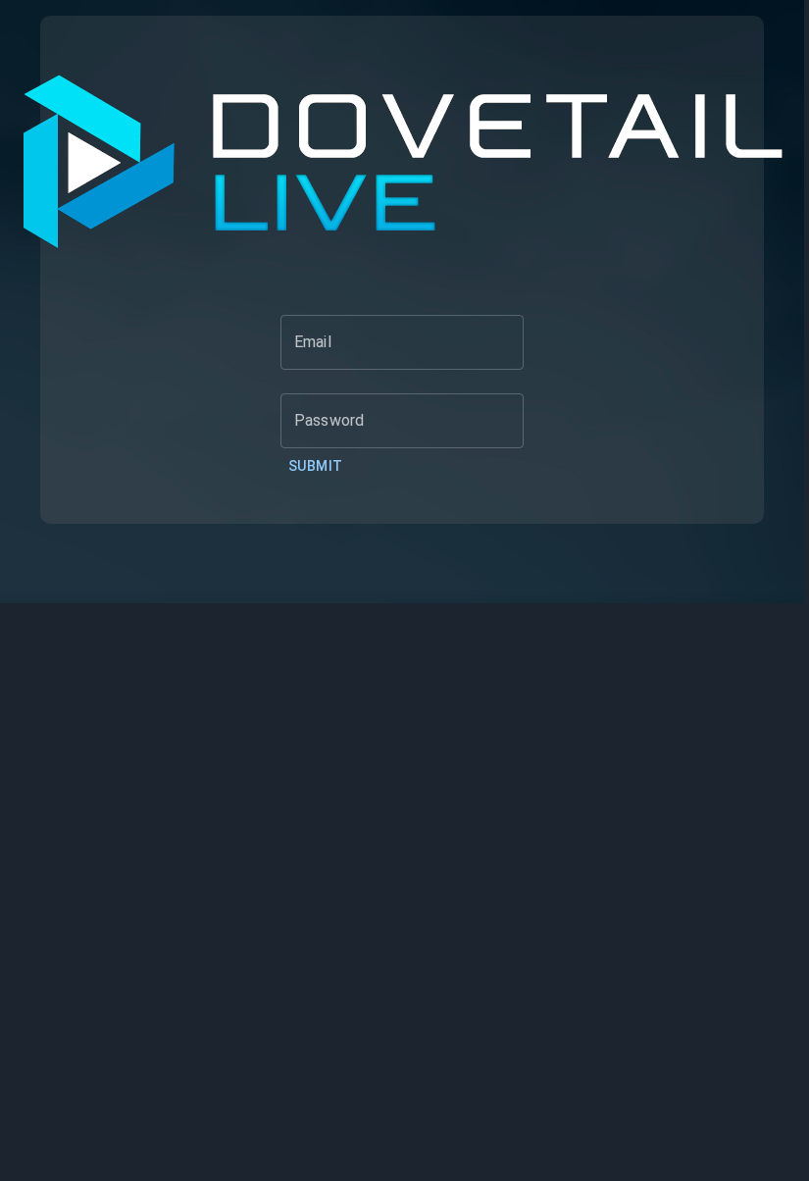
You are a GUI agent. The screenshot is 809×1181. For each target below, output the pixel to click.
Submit (315, 466)
